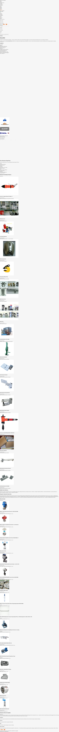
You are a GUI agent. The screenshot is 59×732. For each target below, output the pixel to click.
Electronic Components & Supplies (4, 52)
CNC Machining (2, 495)
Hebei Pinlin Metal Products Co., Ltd (4, 592)
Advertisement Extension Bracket (5, 468)
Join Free (3, 19)
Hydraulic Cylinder (6, 495)
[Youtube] (4, 24)
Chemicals (1, 48)
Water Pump (9, 496)
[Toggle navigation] (0, 12)
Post (4, 137)
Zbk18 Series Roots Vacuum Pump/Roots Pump (7, 656)
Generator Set (47, 495)
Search (1, 35)
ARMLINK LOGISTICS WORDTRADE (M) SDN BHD (6, 341)
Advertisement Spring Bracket (5, 392)
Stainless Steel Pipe (37, 495)
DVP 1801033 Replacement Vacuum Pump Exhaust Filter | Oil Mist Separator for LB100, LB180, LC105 (16, 616)
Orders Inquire (2, 23)
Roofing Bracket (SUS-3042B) (4, 486)
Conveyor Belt (19, 495)
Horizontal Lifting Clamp (4, 276)
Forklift (54, 495)
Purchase (1, 4)
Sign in (1, 18)
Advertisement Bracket (3, 374)
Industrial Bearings (23, 495)
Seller (4, 136)
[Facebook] (1, 24)
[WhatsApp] (6, 24)
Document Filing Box (3, 450)
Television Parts (2, 218)
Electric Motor (15, 495)
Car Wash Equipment (3, 236)
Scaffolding (21, 496)
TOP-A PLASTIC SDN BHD (3, 261)
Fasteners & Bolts (25, 496)
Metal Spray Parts (3, 299)
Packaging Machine (42, 495)
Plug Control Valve (3, 550)
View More (1, 176)
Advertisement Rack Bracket (4, 410)
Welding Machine (28, 495)
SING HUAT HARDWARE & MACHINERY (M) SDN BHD (7, 198)
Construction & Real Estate (3, 50)
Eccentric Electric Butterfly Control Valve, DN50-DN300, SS (9, 537)
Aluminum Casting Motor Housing (5, 669)
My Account (1, 20)
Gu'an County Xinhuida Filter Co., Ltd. (4, 605)
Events (1, 5)
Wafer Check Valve (3, 695)
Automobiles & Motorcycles (3, 46)
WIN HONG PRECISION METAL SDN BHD (5, 377)
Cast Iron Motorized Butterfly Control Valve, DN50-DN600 (9, 577)
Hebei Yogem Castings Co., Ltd (4, 671)
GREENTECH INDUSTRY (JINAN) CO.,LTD (5, 632)
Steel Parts (1, 321)
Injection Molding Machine (28, 497)
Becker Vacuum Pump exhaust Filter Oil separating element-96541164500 (11, 603)
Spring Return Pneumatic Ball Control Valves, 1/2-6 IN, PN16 (9, 564)
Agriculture (1, 44)
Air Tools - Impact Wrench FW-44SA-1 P (6, 196)
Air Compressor (51, 495)
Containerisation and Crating (4, 339)
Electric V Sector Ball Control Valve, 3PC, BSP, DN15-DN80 (9, 511)
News (0, 6)
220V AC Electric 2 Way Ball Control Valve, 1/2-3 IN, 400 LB (9, 524)
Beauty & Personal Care (3, 47)
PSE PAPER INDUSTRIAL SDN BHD (4, 452)
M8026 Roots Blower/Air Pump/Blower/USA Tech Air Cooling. (9, 629)
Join (7, 135)
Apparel (1, 45)
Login (0, 1)
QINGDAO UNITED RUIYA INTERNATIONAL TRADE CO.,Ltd (7, 645)
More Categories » (2, 53)
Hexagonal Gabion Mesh (4, 590)
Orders (3, 137)
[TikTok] (5, 24)
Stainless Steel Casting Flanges (5, 682)
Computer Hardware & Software (4, 49)
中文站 (1, 8)
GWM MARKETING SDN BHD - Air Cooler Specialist (6, 238)
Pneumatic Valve (11, 495)
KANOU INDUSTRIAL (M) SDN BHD (4, 359)
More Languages (2, 10)
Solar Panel (6, 496)
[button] (29, 164)
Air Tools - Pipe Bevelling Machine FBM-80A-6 (7, 432)
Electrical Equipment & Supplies (4, 51)
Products (1, 3)
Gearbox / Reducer (32, 495)
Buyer (2, 136)
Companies (1, 30)
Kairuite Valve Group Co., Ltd (3, 711)
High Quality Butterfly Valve (4, 708)
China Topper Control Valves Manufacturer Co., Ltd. (6, 513)
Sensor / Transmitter (17, 496)
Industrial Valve (13, 496)
